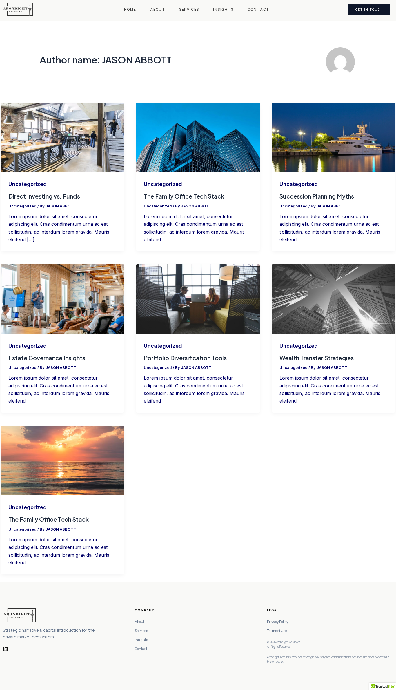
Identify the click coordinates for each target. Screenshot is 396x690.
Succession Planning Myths (316, 196)
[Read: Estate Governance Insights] (62, 299)
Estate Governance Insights (46, 357)
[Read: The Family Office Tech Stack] (198, 137)
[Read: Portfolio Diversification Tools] (198, 299)
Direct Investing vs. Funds (44, 196)
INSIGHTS (223, 9)
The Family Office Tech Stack (184, 196)
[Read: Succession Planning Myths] (333, 137)
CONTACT (259, 9)
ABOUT (157, 9)
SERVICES (189, 9)
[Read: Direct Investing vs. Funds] (62, 137)
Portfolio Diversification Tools (185, 357)
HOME (130, 9)
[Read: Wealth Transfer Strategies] (333, 299)
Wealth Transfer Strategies (316, 357)
